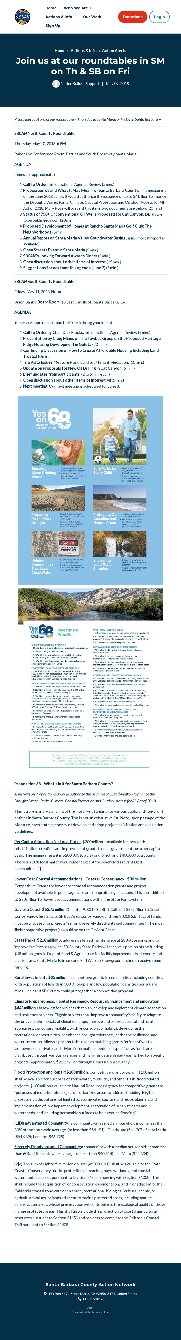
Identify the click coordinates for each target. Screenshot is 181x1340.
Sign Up (52, 25)
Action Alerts (114, 50)
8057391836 (93, 1299)
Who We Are (76, 8)
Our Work (92, 17)
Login (159, 17)
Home (51, 8)
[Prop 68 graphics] (90, 682)
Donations (133, 17)
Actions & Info (59, 17)
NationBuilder (99, 1312)
